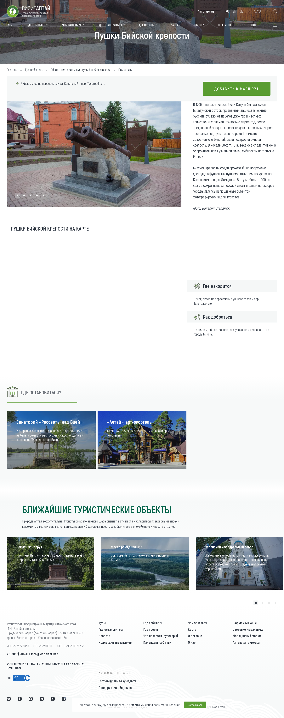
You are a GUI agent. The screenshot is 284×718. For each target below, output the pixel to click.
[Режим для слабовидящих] (257, 11)
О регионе (195, 636)
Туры (102, 623)
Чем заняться (197, 623)
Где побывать (152, 623)
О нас (192, 642)
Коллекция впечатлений (115, 642)
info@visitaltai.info (44, 654)
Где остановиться (111, 629)
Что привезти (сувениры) (160, 636)
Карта (192, 629)
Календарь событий (157, 642)
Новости (104, 636)
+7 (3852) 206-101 (18, 654)
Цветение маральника (248, 629)
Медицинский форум (247, 636)
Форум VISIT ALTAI (245, 623)
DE (241, 11)
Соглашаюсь (195, 704)
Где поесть (151, 629)
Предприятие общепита (115, 687)
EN (234, 11)
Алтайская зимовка (246, 642)
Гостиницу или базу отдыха (117, 681)
